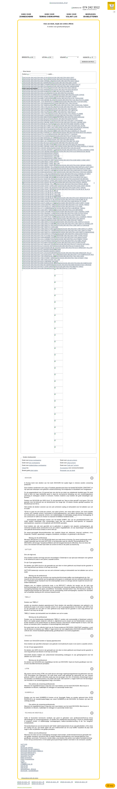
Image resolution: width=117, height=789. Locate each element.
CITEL (23, 761)
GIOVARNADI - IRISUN (28, 769)
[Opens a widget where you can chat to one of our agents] (110, 786)
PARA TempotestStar (27, 759)
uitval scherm (71, 463)
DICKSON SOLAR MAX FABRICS (32, 751)
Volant (24, 468)
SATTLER (24, 744)
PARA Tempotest (26, 757)
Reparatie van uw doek (67, 470)
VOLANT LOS (71, 15)
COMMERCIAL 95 (26, 764)
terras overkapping (35, 460)
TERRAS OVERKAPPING (49, 15)
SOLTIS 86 (24, 766)
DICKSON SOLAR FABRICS (30, 749)
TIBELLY (23, 762)
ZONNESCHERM (26, 15)
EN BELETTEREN (90, 15)
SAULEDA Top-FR (27, 756)
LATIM (23, 746)
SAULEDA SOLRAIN (27, 754)
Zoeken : (26, 74)
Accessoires (64, 468)
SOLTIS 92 (24, 767)
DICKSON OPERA (27, 748)
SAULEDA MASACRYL (28, 752)
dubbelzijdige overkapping (37, 465)
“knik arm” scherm (73, 465)
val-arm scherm (72, 460)
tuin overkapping (34, 463)
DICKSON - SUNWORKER (29, 771)
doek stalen (34, 470)
